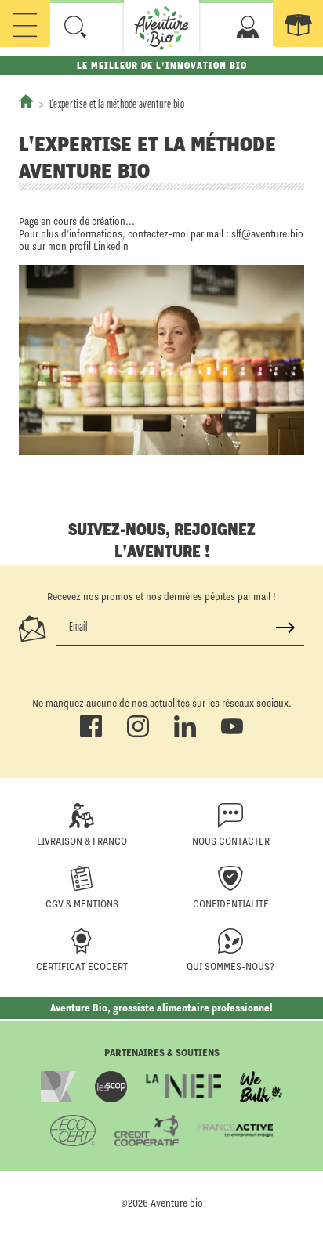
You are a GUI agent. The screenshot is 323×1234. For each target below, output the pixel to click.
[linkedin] (185, 734)
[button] (75, 26)
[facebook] (91, 734)
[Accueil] (26, 101)
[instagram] (138, 734)
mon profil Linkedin (88, 246)
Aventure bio (177, 1202)
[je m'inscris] (285, 627)
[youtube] (232, 734)
